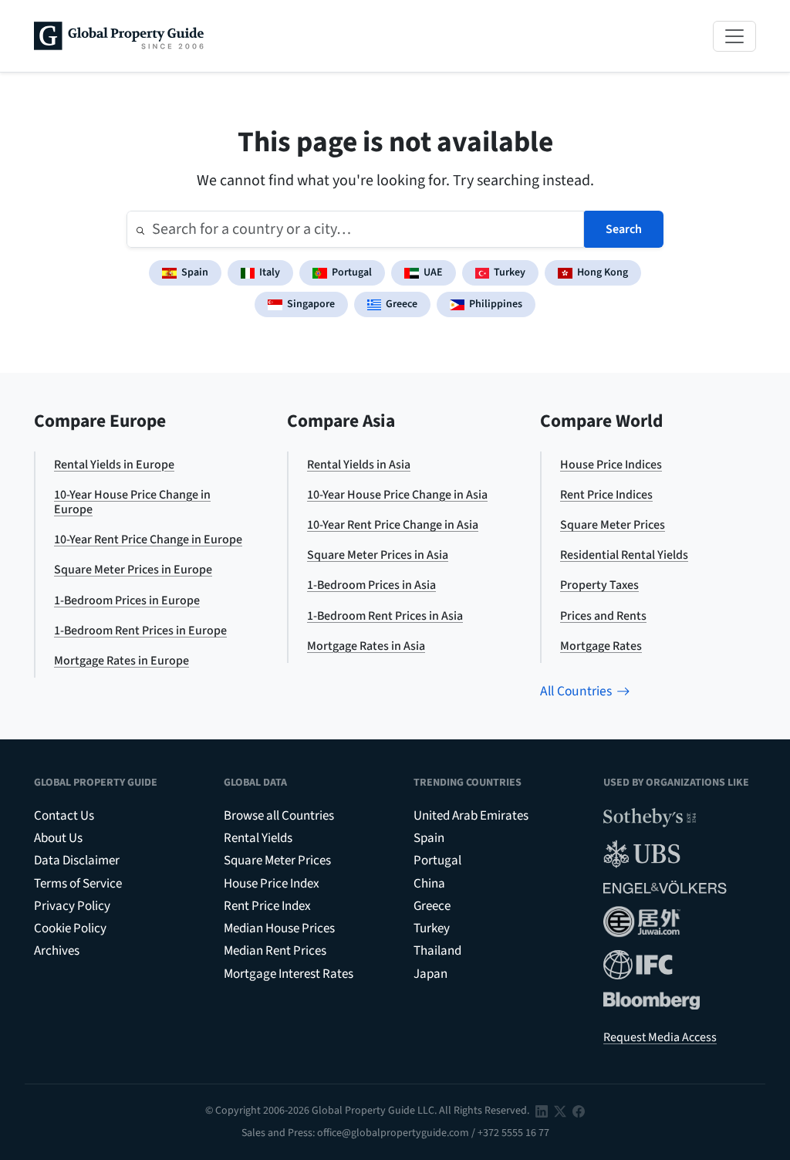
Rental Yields (258, 838)
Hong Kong (602, 272)
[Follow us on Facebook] (578, 1110)
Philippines (495, 304)
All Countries (576, 691)
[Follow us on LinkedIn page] (541, 1110)
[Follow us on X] (560, 1110)
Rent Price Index (267, 906)
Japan (430, 974)
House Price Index (271, 883)
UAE (433, 272)
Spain (194, 272)
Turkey (509, 272)
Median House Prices (279, 928)
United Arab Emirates (471, 816)
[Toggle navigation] (734, 36)
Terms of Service (78, 883)
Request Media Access (660, 1037)
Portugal (352, 272)
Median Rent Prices (275, 951)
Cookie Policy (70, 928)
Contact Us (64, 816)
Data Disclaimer (77, 860)
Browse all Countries (279, 816)
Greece (401, 304)
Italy (269, 272)
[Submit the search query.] (140, 229)
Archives (56, 951)
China (429, 883)
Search (624, 229)
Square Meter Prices (277, 860)
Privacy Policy (72, 906)
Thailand (437, 951)
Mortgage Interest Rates (288, 974)
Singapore (311, 304)
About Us (58, 838)
